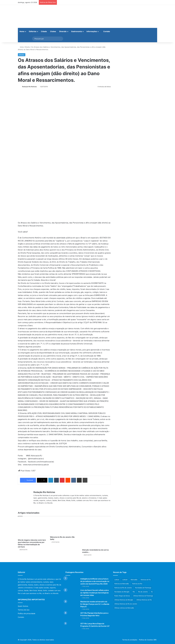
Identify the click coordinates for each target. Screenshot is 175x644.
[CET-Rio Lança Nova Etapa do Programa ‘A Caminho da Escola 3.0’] (72, 626)
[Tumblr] (56, 480)
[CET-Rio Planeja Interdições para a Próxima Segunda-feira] (72, 616)
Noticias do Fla (146, 580)
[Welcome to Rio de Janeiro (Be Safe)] (64, 527)
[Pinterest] (62, 480)
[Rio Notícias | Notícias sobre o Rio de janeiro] (33, 16)
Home (22, 31)
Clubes (53, 31)
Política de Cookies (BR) (148, 640)
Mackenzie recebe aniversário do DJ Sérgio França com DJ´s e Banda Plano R (94, 604)
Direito (27, 47)
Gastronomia (76, 31)
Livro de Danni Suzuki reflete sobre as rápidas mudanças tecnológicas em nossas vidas (94, 592)
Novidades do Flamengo (143, 588)
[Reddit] (67, 480)
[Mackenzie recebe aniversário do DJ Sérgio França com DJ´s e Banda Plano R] (72, 604)
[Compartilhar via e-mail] (79, 480)
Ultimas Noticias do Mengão (123, 600)
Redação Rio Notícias (29, 86)
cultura (116, 580)
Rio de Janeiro (143, 592)
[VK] (73, 480)
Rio (134, 592)
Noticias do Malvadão (121, 584)
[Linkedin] (50, 480)
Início (21, 47)
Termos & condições (129, 640)
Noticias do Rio (137, 584)
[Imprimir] (85, 480)
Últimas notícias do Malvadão (124, 608)
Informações (92, 31)
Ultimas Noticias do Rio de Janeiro (125, 604)
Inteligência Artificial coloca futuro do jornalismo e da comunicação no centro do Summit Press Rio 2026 (94, 581)
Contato (106, 31)
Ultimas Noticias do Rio (144, 600)
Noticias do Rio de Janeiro (123, 588)
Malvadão (134, 580)
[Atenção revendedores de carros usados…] (96, 533)
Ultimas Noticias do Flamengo (143, 596)
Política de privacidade (26, 613)
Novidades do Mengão (121, 592)
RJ (152, 592)
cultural (124, 580)
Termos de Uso (23, 610)
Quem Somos (23, 606)
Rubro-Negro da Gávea (122, 596)
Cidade (44, 31)
